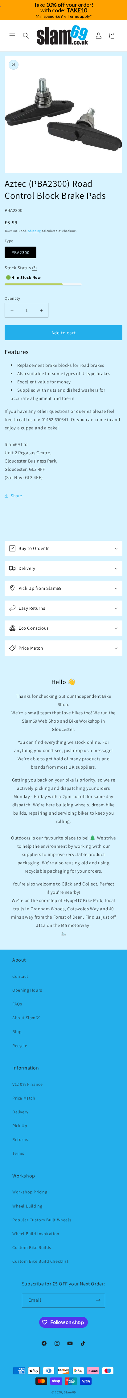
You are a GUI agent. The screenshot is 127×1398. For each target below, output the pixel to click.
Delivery (20, 1112)
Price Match (23, 1098)
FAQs (17, 1004)
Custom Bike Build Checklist (40, 1261)
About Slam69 (26, 1017)
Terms (18, 1153)
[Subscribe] (98, 1300)
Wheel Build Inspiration (35, 1233)
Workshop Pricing (29, 1192)
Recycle (19, 1045)
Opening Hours (27, 990)
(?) (34, 268)
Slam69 (70, 1392)
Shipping (34, 231)
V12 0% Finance (27, 1084)
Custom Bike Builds (31, 1247)
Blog (16, 1031)
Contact (20, 976)
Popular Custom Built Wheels (41, 1220)
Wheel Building (27, 1206)
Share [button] (16, 495)
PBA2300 (20, 252)
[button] (12, 35)
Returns (20, 1139)
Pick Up (19, 1125)
